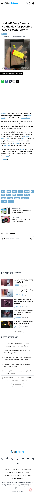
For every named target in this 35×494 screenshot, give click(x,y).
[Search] (27, 3)
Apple (17, 306)
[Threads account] (33, 458)
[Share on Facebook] (6, 81)
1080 (29, 115)
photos (9, 195)
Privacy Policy (26, 469)
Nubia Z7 (20, 141)
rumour (27, 191)
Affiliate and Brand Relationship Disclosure (18, 475)
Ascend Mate (25, 198)
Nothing (18, 295)
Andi (6, 36)
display (3, 118)
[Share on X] (10, 81)
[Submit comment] (31, 239)
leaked (22, 149)
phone (27, 118)
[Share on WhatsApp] (2, 81)
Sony (23, 118)
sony (8, 191)
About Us (7, 469)
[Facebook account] (7, 458)
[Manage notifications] (30, 489)
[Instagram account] (12, 458)
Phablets (17, 198)
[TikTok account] (17, 458)
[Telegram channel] (17, 464)
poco (17, 286)
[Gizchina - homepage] (11, 3)
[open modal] (33, 3)
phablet (7, 145)
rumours (16, 143)
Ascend (4, 198)
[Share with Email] (13, 81)
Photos (3, 113)
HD (32, 191)
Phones (4, 33)
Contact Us (16, 469)
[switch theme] (30, 3)
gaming (18, 317)
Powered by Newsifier (17, 491)
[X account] (2, 458)
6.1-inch (23, 139)
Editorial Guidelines (23, 472)
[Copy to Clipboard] (17, 81)
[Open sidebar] (2, 3)
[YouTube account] (23, 458)
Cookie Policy (11, 472)
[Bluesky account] (28, 458)
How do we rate (18, 478)
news (7, 156)
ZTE (14, 195)
